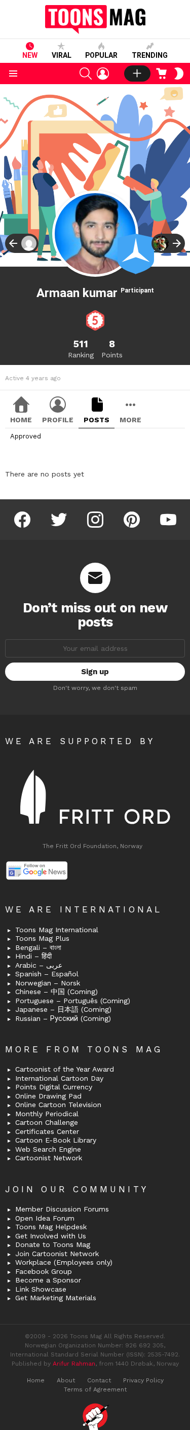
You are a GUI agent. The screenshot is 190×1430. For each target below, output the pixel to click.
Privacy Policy (143, 1380)
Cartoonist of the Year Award (64, 1069)
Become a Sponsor (48, 1280)
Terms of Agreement (95, 1389)
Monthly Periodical (47, 1114)
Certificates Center (47, 1131)
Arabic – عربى (38, 965)
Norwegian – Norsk (47, 983)
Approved (25, 436)
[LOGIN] (103, 73)
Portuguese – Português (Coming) (72, 1001)
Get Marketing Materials (55, 1298)
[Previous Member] (22, 243)
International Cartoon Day (59, 1078)
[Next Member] (168, 243)
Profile (57, 420)
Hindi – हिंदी (33, 956)
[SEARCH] (86, 73)
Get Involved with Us (50, 1236)
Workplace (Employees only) (63, 1262)
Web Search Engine (48, 1149)
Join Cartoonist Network (57, 1254)
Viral (61, 55)
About (66, 1380)
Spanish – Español (47, 974)
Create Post (137, 73)
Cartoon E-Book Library (55, 1140)
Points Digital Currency (53, 1087)
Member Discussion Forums (62, 1209)
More (130, 420)
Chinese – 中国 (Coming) (56, 991)
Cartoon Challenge (46, 1122)
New (29, 55)
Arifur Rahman (74, 1363)
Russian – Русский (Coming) (63, 1018)
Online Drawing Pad (48, 1096)
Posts (96, 420)
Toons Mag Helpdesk (51, 1227)
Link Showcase (40, 1289)
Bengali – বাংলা (38, 947)
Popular (101, 55)
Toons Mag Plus (42, 938)
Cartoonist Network (48, 1158)
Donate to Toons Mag (52, 1244)
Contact (99, 1380)
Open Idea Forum (44, 1218)
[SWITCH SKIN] (179, 73)
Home (21, 420)
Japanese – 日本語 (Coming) (63, 1009)
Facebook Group (43, 1271)
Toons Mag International (56, 930)
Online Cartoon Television (58, 1105)
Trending (150, 55)
